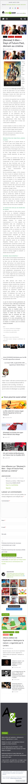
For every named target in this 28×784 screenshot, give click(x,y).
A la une (5, 36)
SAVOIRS (17, 632)
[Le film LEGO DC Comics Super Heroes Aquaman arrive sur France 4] (14, 401)
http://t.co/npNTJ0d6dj (12, 485)
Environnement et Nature (8, 632)
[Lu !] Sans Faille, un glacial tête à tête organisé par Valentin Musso (15, 364)
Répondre (8, 488)
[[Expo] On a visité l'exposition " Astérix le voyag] (5, 583)
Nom (3, 520)
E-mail (4, 527)
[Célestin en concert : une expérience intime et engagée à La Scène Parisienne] (6, 664)
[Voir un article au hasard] (24, 19)
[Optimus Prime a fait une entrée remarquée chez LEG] (14, 591)
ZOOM (11, 634)
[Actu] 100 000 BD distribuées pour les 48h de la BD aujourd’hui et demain (14, 358)
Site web (4, 534)
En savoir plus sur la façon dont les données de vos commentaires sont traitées (14, 562)
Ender (12, 49)
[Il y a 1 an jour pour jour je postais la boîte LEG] (14, 583)
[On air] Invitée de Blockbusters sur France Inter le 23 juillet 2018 (14, 454)
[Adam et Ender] (3, 19)
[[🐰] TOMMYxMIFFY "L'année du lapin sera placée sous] (5, 591)
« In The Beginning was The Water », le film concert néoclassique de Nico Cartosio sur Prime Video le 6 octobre (18, 674)
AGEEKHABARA (11, 36)
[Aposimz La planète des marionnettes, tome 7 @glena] (14, 600)
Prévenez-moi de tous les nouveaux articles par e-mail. (13, 551)
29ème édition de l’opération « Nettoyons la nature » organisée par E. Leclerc (13, 642)
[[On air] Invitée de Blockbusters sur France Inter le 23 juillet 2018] (14, 443)
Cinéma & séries (18, 36)
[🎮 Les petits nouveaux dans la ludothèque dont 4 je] (5, 600)
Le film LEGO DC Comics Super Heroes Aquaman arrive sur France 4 (13, 413)
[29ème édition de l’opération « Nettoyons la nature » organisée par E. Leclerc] (14, 623)
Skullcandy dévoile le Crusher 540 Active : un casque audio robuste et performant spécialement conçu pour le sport (18, 686)
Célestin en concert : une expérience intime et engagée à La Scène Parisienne (18, 663)
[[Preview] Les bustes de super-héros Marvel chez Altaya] (14, 424)
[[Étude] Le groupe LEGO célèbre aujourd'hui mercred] (22, 591)
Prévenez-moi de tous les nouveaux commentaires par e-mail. (11, 544)
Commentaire (6, 501)
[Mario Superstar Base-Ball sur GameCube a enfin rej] (22, 583)
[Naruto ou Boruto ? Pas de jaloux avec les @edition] (22, 600)
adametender (6, 476)
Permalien (22, 478)
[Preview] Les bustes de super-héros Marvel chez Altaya (13, 433)
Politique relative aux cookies (16, 778)
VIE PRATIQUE (5, 634)
